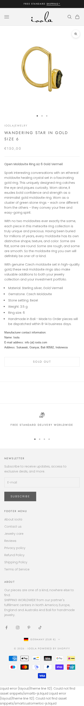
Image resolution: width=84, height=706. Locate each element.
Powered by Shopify (54, 648)
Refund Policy (14, 555)
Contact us (13, 526)
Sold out (42, 362)
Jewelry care (13, 534)
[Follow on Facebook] (6, 627)
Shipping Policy (15, 562)
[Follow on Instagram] (18, 627)
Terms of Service (17, 569)
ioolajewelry (16, 126)
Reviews (10, 541)
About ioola (13, 519)
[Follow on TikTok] (40, 627)
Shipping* (53, 3)
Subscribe (20, 496)
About (9, 582)
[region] (42, 422)
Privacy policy (14, 548)
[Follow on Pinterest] (29, 627)
